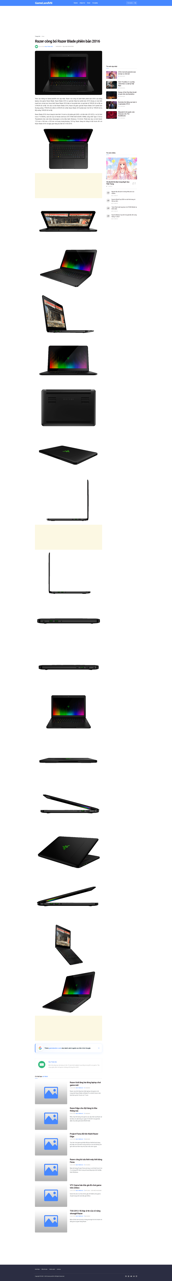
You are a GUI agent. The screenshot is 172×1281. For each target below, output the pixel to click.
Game (76, 3)
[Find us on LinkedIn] (136, 1276)
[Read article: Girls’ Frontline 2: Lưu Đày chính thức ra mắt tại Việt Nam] (111, 85)
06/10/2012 (87, 1216)
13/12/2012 (87, 1164)
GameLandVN (43, 3)
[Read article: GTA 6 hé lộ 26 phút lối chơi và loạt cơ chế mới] (111, 75)
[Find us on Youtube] (131, 1276)
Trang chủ (37, 36)
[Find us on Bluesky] (134, 1276)
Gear (88, 3)
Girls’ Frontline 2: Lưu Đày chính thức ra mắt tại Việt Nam (126, 83)
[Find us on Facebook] (126, 1276)
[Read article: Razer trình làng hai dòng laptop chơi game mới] (51, 1092)
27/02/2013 (87, 1113)
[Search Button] (135, 3)
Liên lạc (59, 1269)
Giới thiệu (37, 1269)
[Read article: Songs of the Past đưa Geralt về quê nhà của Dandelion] (111, 95)
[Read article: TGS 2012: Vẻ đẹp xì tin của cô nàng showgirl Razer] (51, 1221)
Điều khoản (44, 1269)
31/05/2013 (87, 1087)
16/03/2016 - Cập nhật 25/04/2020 (65, 46)
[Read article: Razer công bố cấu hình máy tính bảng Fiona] (51, 1169)
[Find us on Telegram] (128, 1276)
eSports (82, 3)
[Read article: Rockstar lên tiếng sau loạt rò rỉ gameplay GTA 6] (111, 105)
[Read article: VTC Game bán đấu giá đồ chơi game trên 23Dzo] (51, 1195)
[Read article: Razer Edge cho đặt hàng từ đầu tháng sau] (51, 1118)
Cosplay (95, 3)
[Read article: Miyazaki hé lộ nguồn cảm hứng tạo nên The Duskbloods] (111, 115)
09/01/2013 (87, 1139)
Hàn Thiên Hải (49, 46)
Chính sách (52, 1269)
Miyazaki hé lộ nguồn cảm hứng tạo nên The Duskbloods (126, 114)
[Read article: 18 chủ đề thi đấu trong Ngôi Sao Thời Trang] (121, 169)
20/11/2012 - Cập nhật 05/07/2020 (93, 1190)
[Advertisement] (86, 21)
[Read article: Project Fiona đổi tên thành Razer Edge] (51, 1144)
